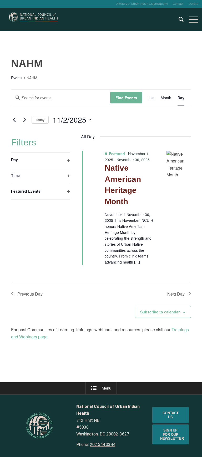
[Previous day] (14, 120)
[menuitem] (141, 4)
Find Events (126, 97)
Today (40, 119)
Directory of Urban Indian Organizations (142, 4)
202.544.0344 (102, 444)
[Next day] (24, 120)
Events (16, 77)
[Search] (178, 19)
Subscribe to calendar (160, 311)
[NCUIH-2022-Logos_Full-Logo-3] (33, 19)
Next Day (176, 294)
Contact (178, 4)
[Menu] (191, 19)
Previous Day (30, 294)
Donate (193, 4)
